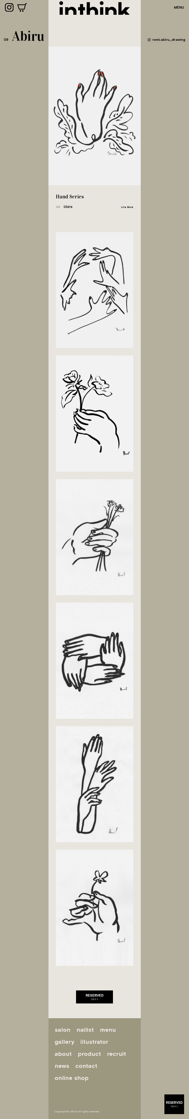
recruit (116, 1053)
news (62, 1065)
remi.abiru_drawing (168, 40)
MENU (179, 7)
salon (62, 1029)
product (89, 1053)
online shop (72, 1078)
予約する (95, 997)
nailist (85, 1029)
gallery (64, 1041)
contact (86, 1065)
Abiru (64, 206)
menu (108, 1029)
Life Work (127, 207)
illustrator (94, 1041)
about (63, 1053)
